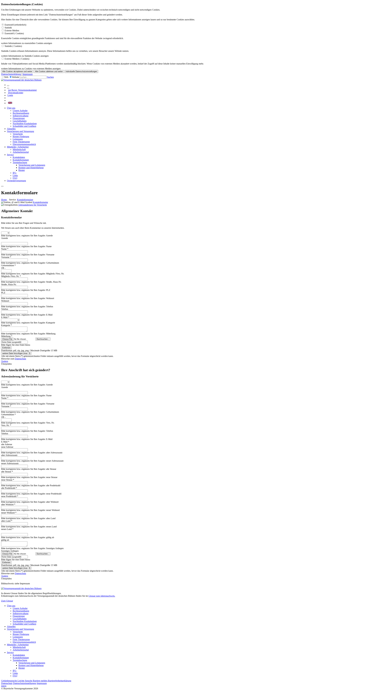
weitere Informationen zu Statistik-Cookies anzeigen (25, 56)
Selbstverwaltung (20, 115)
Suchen (50, 77)
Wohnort (5, 301)
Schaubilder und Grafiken (24, 126)
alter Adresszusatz (9, 455)
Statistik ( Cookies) (13, 46)
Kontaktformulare (21, 160)
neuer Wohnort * (8, 512)
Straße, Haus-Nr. (8, 284)
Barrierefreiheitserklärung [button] (59, 680)
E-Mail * (5, 317)
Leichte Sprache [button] (25, 680)
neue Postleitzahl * (9, 496)
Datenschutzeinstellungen (24, 683)
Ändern (4, 361)
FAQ (15, 178)
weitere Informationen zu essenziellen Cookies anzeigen (26, 43)
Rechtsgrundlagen (21, 113)
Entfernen (6, 348)
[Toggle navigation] (2, 186)
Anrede (4, 238)
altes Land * (6, 521)
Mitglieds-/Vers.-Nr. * (11, 276)
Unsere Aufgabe (20, 110)
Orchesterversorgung (16, 180)
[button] (10, 103)
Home (4, 199)
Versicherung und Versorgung (20, 131)
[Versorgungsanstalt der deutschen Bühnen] (21, 80)
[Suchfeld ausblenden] (8, 88)
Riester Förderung (21, 136)
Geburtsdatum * (8, 265)
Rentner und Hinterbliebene (31, 167)
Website (15, 77)
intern (3, 686)
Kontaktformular (40, 202)
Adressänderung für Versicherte (32, 205)
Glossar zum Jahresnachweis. (102, 596)
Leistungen (18, 139)
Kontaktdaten (19, 157)
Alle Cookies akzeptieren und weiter (17, 71)
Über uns (11, 108)
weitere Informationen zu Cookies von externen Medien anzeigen (31, 68)
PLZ (3, 292)
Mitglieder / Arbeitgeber (18, 147)
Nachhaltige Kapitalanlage (25, 123)
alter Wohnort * (8, 504)
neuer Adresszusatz (10, 463)
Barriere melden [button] (40, 680)
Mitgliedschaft (19, 149)
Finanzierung (19, 118)
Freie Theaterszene (21, 141)
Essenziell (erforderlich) (15, 25)
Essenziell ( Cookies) (14, 33)
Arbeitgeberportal (21, 152)
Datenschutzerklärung (11, 74)
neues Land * (7, 529)
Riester (21, 170)
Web (6, 77)
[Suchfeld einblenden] (8, 85)
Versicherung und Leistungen (31, 165)
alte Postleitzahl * (9, 488)
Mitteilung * (6, 336)
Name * (4, 249)
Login (10, 95)
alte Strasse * (7, 471)
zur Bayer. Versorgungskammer (22, 90)
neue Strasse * (7, 480)
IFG (14, 173)
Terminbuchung (20, 162)
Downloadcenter (15, 92)
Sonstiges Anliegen (10, 551)
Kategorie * (6, 325)
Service (10, 154)
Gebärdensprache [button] (9, 680)
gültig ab (5, 540)
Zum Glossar (7, 601)
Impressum (28, 74)
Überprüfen (6, 364)
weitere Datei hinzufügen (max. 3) (16, 353)
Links (15, 175)
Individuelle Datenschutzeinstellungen (81, 71)
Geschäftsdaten (20, 121)
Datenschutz (20, 358)
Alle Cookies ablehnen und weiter (49, 71)
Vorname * (6, 257)
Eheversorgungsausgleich (24, 144)
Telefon (4, 309)
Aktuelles (11, 128)
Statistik (8, 27)
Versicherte (18, 134)
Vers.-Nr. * (6, 425)
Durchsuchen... (43, 339)
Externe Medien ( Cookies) (17, 59)
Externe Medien (12, 30)
